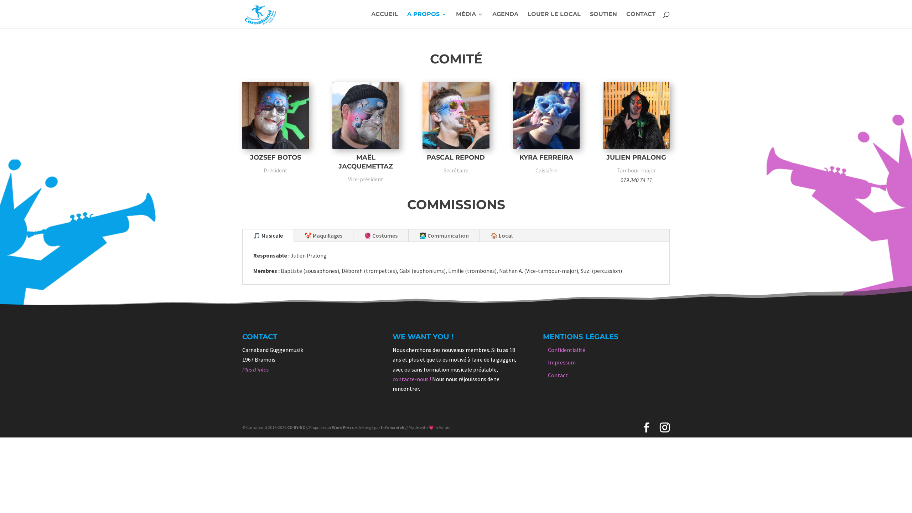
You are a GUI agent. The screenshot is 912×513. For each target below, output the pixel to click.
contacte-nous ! (412, 379)
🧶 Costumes (381, 235)
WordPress (343, 427)
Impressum (562, 362)
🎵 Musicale (268, 235)
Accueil (384, 14)
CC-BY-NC (296, 427)
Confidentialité (566, 349)
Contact (641, 14)
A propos (423, 14)
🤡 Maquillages (323, 235)
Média (466, 14)
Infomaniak (392, 427)
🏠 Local (502, 235)
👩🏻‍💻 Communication (444, 235)
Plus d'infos (255, 369)
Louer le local (554, 14)
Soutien (603, 14)
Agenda (505, 14)
